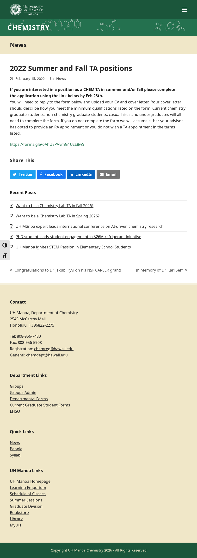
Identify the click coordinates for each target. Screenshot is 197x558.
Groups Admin (23, 392)
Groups (17, 386)
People (16, 448)
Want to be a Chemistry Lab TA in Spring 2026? (57, 216)
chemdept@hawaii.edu (47, 355)
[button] (184, 10)
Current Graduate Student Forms (40, 405)
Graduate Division (26, 506)
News (61, 78)
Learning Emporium (28, 487)
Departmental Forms (29, 398)
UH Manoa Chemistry (85, 550)
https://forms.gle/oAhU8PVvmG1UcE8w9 (47, 144)
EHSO (15, 411)
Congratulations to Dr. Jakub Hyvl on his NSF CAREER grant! (65, 270)
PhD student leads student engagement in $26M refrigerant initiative (78, 236)
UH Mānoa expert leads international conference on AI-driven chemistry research (90, 226)
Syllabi (15, 455)
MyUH (15, 525)
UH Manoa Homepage (30, 481)
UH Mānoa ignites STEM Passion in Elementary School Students (73, 247)
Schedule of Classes (28, 493)
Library (16, 518)
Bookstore (19, 512)
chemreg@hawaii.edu (54, 348)
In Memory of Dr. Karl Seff (159, 270)
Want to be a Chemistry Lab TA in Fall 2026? (54, 205)
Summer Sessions (26, 500)
